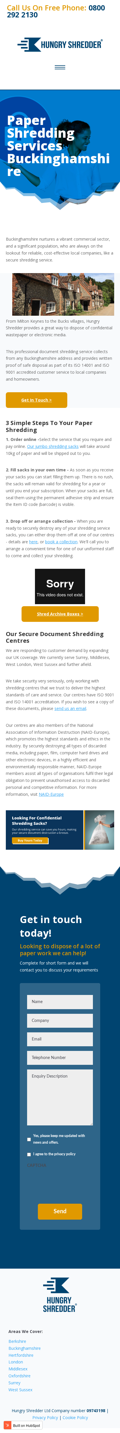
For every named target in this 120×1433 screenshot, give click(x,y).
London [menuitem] (15, 1362)
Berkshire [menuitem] (17, 1341)
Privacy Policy (45, 1417)
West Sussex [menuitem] (20, 1389)
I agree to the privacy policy (54, 1154)
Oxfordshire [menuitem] (19, 1375)
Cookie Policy (75, 1417)
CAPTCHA (36, 1166)
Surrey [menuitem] (14, 1382)
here (33, 541)
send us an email (70, 708)
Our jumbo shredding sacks (53, 446)
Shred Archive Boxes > (60, 614)
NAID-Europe (51, 794)
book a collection (61, 541)
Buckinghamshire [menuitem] (24, 1348)
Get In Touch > (36, 400)
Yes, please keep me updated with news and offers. (59, 1139)
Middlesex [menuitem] (17, 1369)
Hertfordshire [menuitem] (20, 1355)
